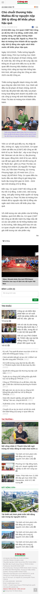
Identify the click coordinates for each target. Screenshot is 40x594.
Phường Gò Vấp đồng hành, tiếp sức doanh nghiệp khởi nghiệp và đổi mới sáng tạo (27, 466)
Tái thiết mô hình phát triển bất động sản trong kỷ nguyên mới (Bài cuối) (26, 456)
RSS (36, 7)
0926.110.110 (12, 589)
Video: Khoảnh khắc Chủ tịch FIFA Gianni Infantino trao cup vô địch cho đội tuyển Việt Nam (19, 281)
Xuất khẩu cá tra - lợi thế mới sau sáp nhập (19, 404)
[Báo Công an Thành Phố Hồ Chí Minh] (22, 2)
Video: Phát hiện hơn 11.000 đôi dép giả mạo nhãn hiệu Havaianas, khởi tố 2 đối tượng (27, 479)
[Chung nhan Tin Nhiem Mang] (12, 591)
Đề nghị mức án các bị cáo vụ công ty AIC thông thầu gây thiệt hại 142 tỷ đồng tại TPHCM (18, 392)
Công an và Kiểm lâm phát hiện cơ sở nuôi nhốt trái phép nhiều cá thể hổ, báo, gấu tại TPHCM (19, 316)
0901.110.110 (21, 589)
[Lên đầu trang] (35, 590)
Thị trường (7, 419)
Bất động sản (8, 487)
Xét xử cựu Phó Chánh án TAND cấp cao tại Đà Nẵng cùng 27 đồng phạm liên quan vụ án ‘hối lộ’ (20, 341)
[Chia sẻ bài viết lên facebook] (33, 27)
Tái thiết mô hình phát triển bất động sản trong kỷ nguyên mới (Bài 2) (26, 544)
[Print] (37, 27)
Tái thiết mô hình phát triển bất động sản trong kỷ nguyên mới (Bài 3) (26, 534)
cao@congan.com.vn (13, 583)
